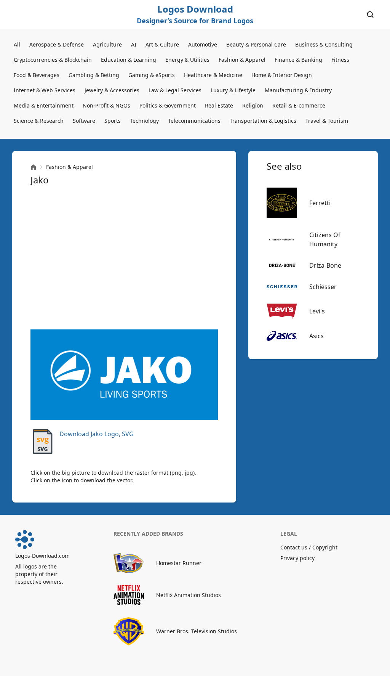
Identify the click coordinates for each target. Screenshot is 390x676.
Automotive (202, 44)
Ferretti (320, 203)
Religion (252, 105)
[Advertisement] (124, 257)
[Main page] (33, 167)
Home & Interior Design (281, 75)
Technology (144, 120)
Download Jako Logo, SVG (96, 434)
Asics (316, 336)
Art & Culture (162, 44)
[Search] (370, 14)
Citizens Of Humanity (324, 239)
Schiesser (323, 287)
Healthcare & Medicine (213, 75)
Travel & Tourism (326, 120)
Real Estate (219, 105)
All (17, 44)
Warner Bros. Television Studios (196, 631)
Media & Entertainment (44, 105)
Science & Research (39, 120)
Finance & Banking (298, 59)
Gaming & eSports (151, 75)
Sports (112, 120)
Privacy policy (297, 558)
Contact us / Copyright (308, 547)
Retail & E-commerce (298, 105)
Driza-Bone (325, 265)
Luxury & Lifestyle (233, 90)
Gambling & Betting (94, 75)
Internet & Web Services (44, 90)
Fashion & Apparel (242, 59)
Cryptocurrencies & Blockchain (53, 59)
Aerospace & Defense (56, 44)
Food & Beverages (36, 75)
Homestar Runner (178, 563)
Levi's (317, 311)
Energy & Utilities (187, 59)
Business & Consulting (324, 44)
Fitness (340, 59)
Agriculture (107, 44)
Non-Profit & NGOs (106, 105)
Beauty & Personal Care (256, 44)
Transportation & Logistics (263, 120)
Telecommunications (194, 120)
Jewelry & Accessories (112, 90)
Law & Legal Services (175, 90)
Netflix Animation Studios (188, 595)
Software (84, 120)
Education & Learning (128, 59)
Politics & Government (167, 105)
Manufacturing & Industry (298, 90)
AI (133, 44)
